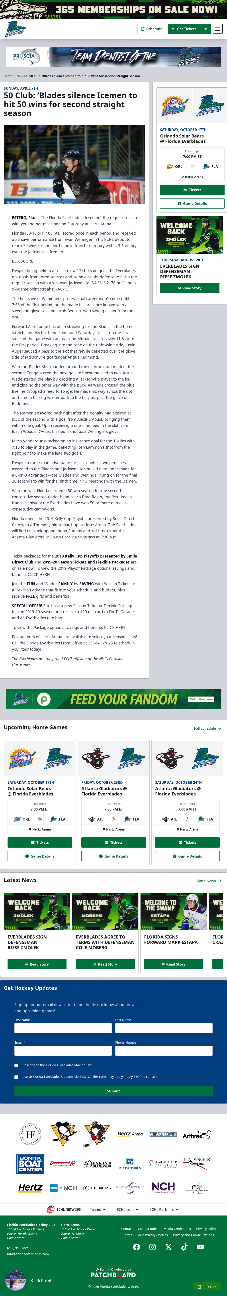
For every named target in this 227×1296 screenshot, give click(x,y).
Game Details (195, 203)
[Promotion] (113, 9)
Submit (113, 1091)
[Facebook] (136, 1247)
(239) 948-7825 (18, 1248)
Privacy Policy (206, 1229)
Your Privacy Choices (152, 1235)
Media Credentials (177, 1229)
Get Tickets (186, 28)
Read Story (192, 288)
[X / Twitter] (168, 1247)
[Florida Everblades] (15, 29)
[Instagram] (152, 1247)
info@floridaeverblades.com (28, 1254)
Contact (127, 1229)
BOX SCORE (22, 261)
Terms (127, 1235)
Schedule (154, 28)
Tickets (195, 189)
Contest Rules (148, 1229)
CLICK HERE (38, 574)
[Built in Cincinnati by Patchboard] (113, 1272)
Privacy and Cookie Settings (193, 1235)
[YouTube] (200, 1247)
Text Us (210, 1286)
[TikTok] (184, 1247)
